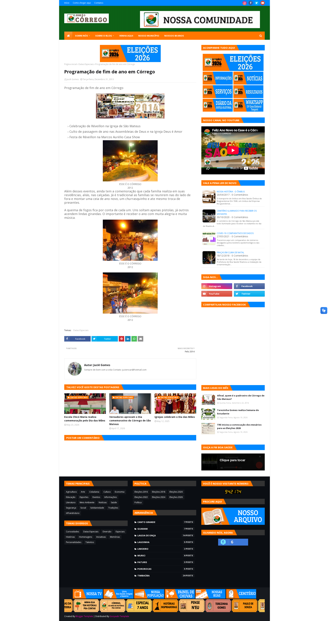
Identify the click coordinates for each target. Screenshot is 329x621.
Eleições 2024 (158, 497)
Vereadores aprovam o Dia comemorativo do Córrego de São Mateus (130, 420)
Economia (119, 491)
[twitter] (256, 3)
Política (138, 502)
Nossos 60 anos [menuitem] (174, 35)
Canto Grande (161, 522)
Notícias (103, 502)
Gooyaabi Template (119, 616)
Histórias (70, 536)
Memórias (115, 536)
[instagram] (244, 3)
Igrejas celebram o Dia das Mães (175, 417)
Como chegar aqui (82, 2)
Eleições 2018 (158, 491)
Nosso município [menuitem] (148, 35)
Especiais (120, 531)
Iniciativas (101, 536)
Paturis (161, 562)
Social (83, 507)
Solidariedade (97, 507)
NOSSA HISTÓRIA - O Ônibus (231, 191)
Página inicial (70, 64)
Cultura (107, 491)
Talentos (90, 542)
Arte (83, 491)
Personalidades (73, 542)
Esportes (84, 497)
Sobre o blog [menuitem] (103, 35)
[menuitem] (68, 36)
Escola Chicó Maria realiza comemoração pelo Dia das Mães (84, 418)
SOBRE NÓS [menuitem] (81, 35)
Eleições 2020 (176, 491)
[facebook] (250, 3)
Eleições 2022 (141, 497)
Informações (110, 497)
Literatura (70, 502)
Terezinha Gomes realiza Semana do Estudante (238, 412)
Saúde (114, 502)
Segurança (71, 507)
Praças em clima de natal (230, 252)
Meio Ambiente (87, 502)
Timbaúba (161, 575)
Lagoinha (161, 542)
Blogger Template (84, 616)
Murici (161, 555)
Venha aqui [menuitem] (126, 35)
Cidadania (94, 491)
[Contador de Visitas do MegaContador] (233, 492)
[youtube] (262, 3)
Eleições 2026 (176, 497)
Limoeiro (161, 548)
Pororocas (161, 568)
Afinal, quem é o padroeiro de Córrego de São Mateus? (240, 397)
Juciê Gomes (73, 79)
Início (66, 2)
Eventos (96, 497)
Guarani (161, 528)
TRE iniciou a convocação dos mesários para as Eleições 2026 (239, 426)
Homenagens (85, 536)
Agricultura (71, 491)
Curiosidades (72, 531)
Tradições (113, 507)
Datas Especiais (86, 64)
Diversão (107, 531)
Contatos (98, 2)
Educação (70, 497)
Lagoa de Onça (161, 535)
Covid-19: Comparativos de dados (235, 233)
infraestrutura (72, 513)
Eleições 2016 (141, 491)
